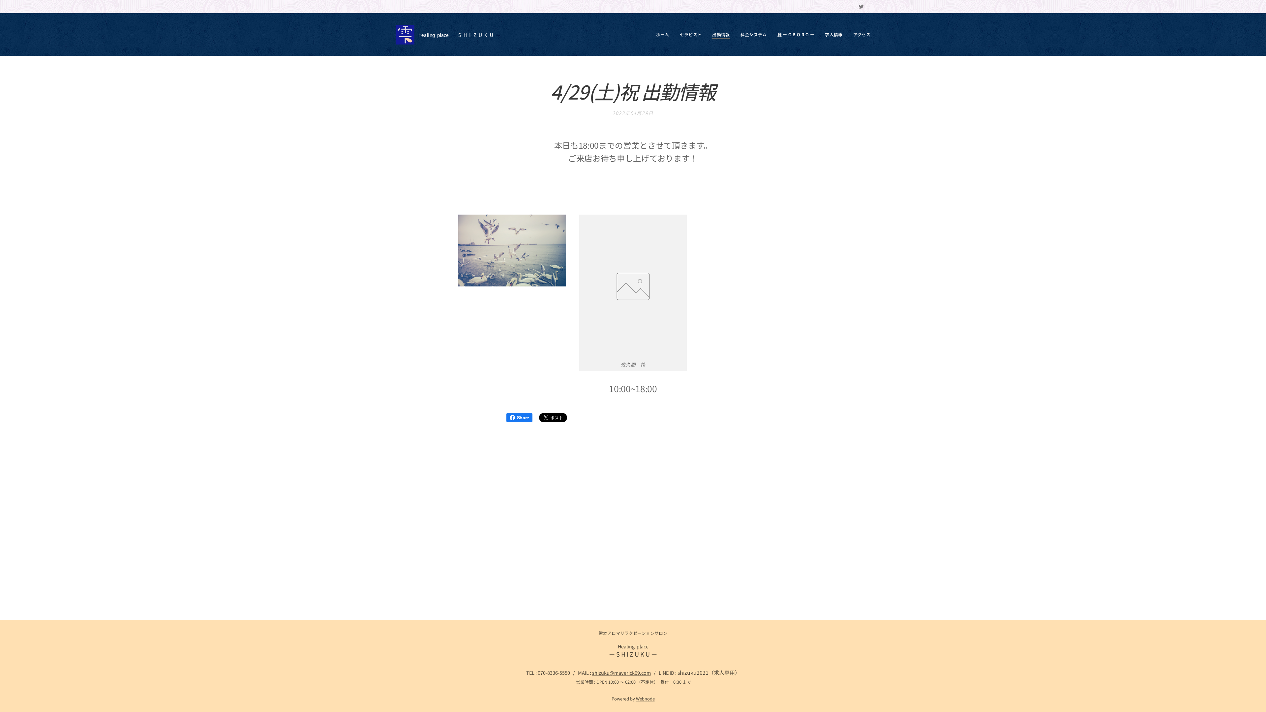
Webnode (645, 699)
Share (523, 417)
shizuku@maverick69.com (621, 672)
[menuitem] (664, 34)
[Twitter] (861, 6)
